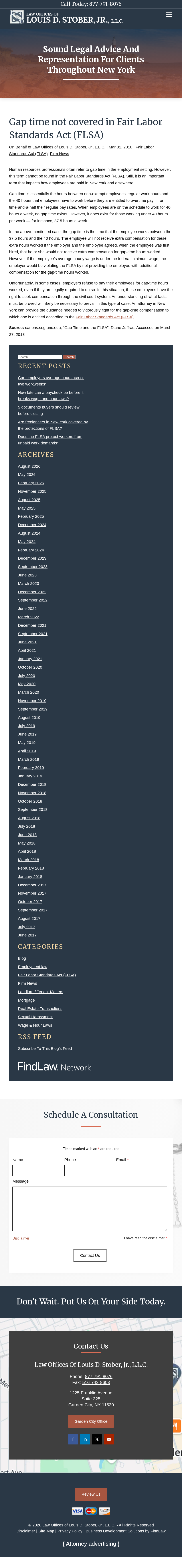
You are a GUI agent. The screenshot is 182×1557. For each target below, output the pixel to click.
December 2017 (32, 885)
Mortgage (26, 1000)
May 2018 (27, 843)
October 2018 (30, 801)
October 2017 (30, 901)
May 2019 (27, 742)
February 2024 (31, 550)
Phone (70, 1160)
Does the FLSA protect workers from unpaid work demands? (50, 439)
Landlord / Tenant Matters (40, 992)
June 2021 (27, 642)
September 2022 (32, 600)
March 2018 (28, 860)
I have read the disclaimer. (145, 1238)
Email (122, 1160)
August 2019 (29, 717)
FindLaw (158, 1531)
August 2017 (29, 918)
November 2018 (32, 793)
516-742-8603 (96, 1382)
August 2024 (29, 533)
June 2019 (27, 734)
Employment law (32, 967)
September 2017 (32, 910)
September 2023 (32, 566)
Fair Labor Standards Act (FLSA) (105, 317)
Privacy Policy (69, 1531)
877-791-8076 (105, 4)
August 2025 (29, 500)
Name (17, 1160)
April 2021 (27, 650)
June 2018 (27, 835)
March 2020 (28, 692)
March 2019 (28, 759)
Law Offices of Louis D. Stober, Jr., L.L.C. (68, 147)
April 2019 (27, 751)
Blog (22, 958)
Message (20, 1181)
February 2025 (31, 516)
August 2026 (29, 466)
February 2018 (31, 868)
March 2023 (28, 583)
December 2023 (32, 558)
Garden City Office (91, 1421)
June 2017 (27, 935)
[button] (169, 15)
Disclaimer (20, 1238)
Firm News (59, 154)
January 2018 (30, 876)
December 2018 (32, 784)
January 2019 (30, 776)
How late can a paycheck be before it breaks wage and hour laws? (50, 395)
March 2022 (28, 617)
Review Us (91, 1494)
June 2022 (27, 608)
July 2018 (26, 826)
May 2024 (27, 541)
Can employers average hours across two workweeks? (51, 381)
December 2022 (32, 592)
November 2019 (32, 701)
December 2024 (32, 525)
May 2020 (27, 684)
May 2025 (27, 508)
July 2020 (26, 675)
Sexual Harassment (35, 1017)
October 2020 (30, 667)
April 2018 (27, 851)
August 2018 (29, 818)
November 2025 (32, 491)
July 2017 (26, 927)
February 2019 (31, 767)
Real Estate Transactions (40, 1008)
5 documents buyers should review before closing (48, 410)
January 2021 (30, 659)
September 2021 (32, 634)
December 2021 (32, 625)
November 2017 (32, 893)
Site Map (46, 1531)
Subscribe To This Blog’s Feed (45, 1048)
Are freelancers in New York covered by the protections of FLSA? (53, 425)
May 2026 (27, 474)
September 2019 (32, 709)
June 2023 (27, 575)
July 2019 (26, 726)
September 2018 (32, 809)
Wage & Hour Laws (35, 1025)
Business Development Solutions (115, 1531)
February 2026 (31, 483)
